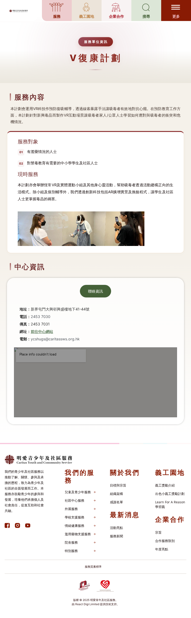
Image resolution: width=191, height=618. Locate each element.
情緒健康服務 (74, 525)
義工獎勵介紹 (165, 485)
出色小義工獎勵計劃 (169, 493)
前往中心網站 (42, 331)
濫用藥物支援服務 (78, 534)
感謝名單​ (116, 502)
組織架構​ (116, 493)
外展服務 (71, 509)
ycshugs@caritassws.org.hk (55, 339)
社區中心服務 (74, 500)
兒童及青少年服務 (78, 492)
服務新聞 (116, 536)
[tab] (95, 291)
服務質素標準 (93, 566)
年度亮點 (161, 549)
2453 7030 (40, 316)
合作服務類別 (165, 541)
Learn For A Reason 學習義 (170, 504)
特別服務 (71, 551)
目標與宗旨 (118, 485)
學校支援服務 (74, 517)
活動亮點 (116, 527)
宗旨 (158, 532)
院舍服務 (71, 542)
